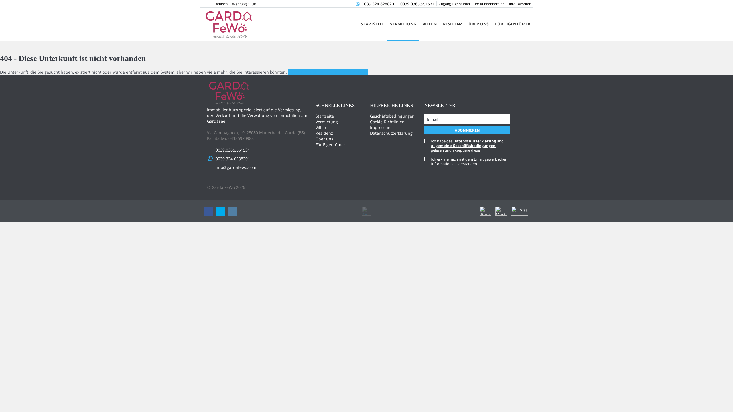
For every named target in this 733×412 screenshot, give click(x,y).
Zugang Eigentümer (454, 3)
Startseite (372, 24)
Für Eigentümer (512, 24)
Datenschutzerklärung (391, 133)
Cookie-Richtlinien (387, 121)
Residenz (452, 24)
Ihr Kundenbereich (489, 3)
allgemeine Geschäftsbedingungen (463, 145)
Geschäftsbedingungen (392, 116)
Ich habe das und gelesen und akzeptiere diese (467, 145)
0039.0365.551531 (417, 4)
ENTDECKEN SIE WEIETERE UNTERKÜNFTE (328, 72)
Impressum (381, 127)
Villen (430, 24)
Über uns (478, 24)
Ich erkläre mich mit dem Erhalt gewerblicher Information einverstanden (469, 161)
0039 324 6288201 (379, 4)
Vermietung (403, 24)
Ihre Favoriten (520, 3)
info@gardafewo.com (236, 167)
